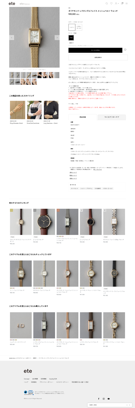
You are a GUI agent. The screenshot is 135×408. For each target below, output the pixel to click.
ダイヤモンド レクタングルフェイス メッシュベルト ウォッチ (54, 358)
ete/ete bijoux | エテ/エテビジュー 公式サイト (20, 358)
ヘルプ (26, 382)
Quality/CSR (53, 379)
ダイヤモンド (74, 188)
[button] (116, 3)
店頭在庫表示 (98, 57)
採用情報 (43, 379)
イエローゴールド (107, 188)
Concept (26, 379)
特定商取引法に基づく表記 (80, 382)
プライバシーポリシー (46, 382)
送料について (73, 172)
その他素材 (98, 188)
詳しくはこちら (97, 169)
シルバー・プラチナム (86, 188)
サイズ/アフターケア (111, 117)
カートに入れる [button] (95, 50)
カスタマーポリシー (62, 382)
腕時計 (72, 131)
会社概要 (35, 379)
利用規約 (34, 382)
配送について (73, 175)
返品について (73, 178)
